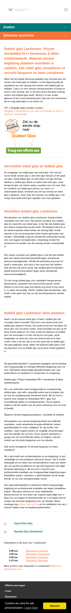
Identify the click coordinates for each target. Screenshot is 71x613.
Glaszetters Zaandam (37, 557)
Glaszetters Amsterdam (38, 554)
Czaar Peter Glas (23, 523)
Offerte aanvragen (15, 585)
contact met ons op (28, 504)
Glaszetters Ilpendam (37, 560)
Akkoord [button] (54, 606)
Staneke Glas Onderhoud (28, 531)
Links (8, 591)
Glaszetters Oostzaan (37, 551)
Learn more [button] (31, 607)
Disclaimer (11, 596)
